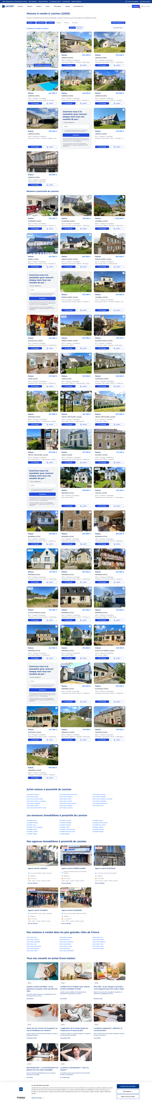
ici (85, 131)
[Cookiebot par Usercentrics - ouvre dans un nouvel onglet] (21, 1098)
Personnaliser (127, 1091)
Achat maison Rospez (32, 796)
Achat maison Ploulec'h (33, 794)
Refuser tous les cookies (128, 1096)
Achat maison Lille (31, 944)
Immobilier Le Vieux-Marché (67, 829)
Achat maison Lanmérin (66, 801)
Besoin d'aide (145, 1)
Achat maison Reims (97, 944)
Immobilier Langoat (97, 827)
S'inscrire (136, 7)
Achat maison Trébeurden (99, 801)
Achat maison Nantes (98, 939)
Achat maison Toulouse (33, 939)
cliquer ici (79, 141)
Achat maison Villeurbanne (67, 950)
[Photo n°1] (76, 42)
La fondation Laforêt (55, 1)
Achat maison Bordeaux (98, 942)
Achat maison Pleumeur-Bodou (68, 803)
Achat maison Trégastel (66, 805)
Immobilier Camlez (65, 827)
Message (69, 65)
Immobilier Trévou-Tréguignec (35, 827)
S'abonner (76, 135)
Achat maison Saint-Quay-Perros (68, 794)
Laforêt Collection (76, 1)
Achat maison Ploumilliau (99, 796)
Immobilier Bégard (65, 834)
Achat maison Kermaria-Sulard (35, 799)
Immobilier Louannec (65, 820)
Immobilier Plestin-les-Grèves (67, 831)
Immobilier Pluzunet (32, 829)
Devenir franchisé (43, 1)
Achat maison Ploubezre (66, 796)
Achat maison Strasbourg (66, 942)
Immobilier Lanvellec (32, 831)
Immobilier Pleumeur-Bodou (100, 822)
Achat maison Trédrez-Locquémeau (36, 801)
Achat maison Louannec (98, 794)
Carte (80, 27)
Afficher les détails (37, 1098)
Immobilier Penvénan (98, 829)
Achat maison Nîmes (32, 950)
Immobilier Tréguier (32, 834)
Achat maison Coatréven (66, 807)
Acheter (30, 22)
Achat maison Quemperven (99, 803)
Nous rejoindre (33, 1)
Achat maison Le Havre (66, 946)
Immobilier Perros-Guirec (99, 825)
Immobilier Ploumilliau (65, 822)
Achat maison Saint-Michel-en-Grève (36, 807)
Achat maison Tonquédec (33, 803)
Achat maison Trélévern (33, 805)
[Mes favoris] (128, 6)
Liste (73, 27)
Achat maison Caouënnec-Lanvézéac (102, 799)
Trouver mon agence (133, 1)
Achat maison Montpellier (33, 942)
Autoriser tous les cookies (128, 1086)
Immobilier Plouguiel (97, 831)
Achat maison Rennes (65, 944)
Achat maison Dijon (65, 948)
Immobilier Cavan (31, 825)
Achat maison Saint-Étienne (34, 946)
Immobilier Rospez (97, 820)
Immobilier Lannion (32, 820)
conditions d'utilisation (77, 145)
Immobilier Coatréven (65, 825)
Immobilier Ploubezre (32, 822)
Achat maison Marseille (66, 937)
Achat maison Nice (65, 939)
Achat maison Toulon (98, 946)
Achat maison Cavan (98, 805)
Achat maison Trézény (65, 799)
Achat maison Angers (98, 948)
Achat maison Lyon (97, 937)
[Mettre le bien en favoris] (90, 33)
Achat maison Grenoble (33, 948)
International (66, 1)
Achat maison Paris (32, 937)
